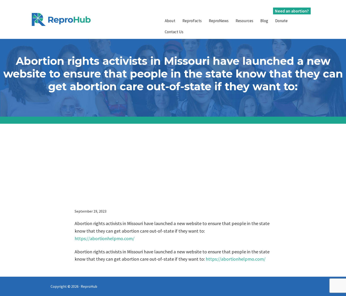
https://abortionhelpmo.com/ (104, 238)
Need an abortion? (292, 11)
